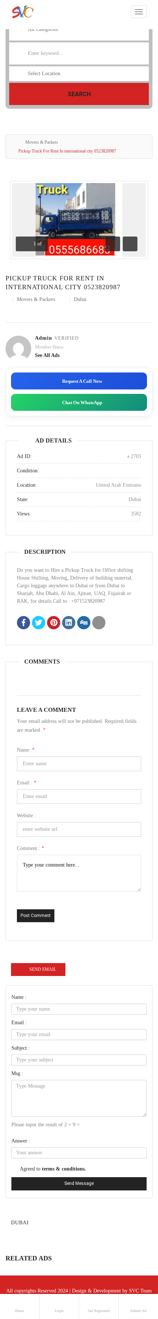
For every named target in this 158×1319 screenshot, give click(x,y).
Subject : (20, 1048)
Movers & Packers (41, 142)
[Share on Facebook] (23, 623)
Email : (26, 783)
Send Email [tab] (42, 969)
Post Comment (36, 915)
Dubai (80, 299)
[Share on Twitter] (38, 623)
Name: (26, 750)
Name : (18, 997)
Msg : (17, 1073)
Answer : (20, 1141)
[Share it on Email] (98, 623)
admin (43, 338)
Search (79, 94)
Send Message (79, 1183)
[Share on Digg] (83, 623)
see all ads (47, 355)
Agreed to (53, 1169)
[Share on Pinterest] (53, 623)
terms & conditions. (64, 1169)
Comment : (30, 848)
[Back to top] (134, 1273)
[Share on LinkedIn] (68, 623)
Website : (26, 815)
